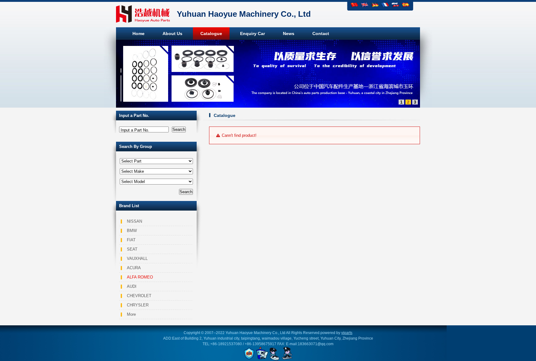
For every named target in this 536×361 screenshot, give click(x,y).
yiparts (346, 333)
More (131, 314)
